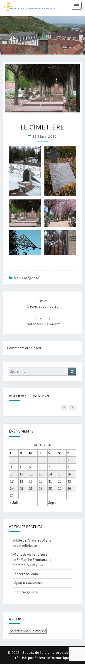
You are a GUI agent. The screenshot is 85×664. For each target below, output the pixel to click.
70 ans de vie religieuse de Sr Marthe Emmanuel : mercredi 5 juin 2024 (31, 559)
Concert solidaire (25, 574)
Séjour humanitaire (27, 583)
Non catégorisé (26, 278)
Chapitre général (25, 592)
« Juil (14, 502)
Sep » (52, 502)
